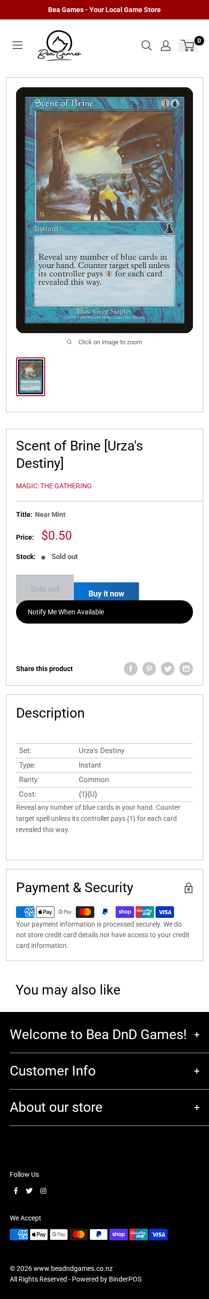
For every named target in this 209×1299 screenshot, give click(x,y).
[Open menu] (17, 45)
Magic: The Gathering (54, 486)
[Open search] (146, 45)
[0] (188, 45)
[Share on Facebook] (131, 668)
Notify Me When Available (66, 612)
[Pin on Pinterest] (149, 668)
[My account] (166, 45)
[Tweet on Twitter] (167, 668)
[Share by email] (186, 668)
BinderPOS (125, 1279)
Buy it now (106, 593)
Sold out (45, 588)
